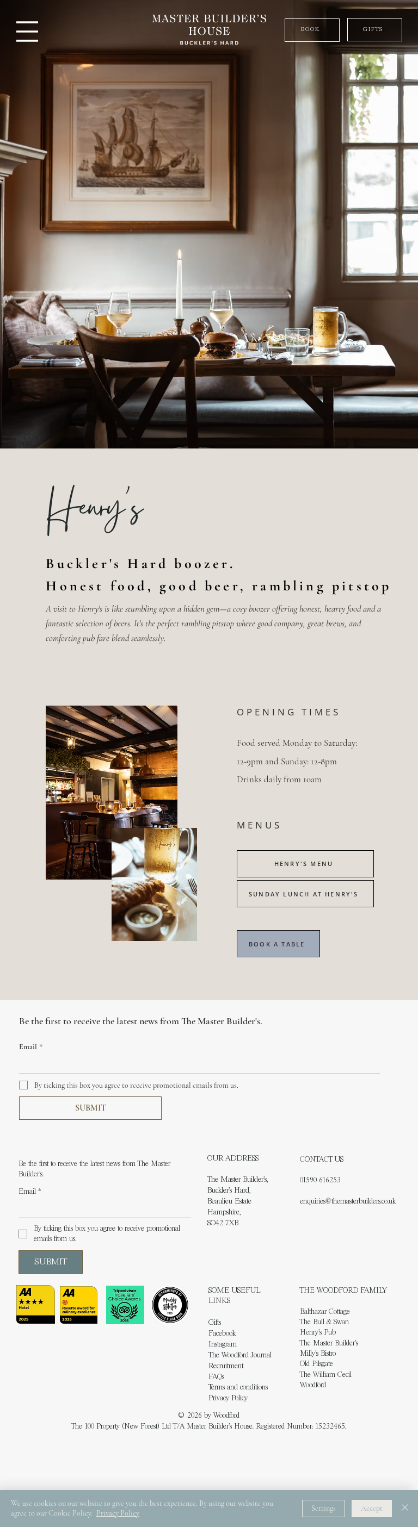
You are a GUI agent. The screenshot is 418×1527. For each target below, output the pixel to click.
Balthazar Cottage (325, 1312)
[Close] (404, 1508)
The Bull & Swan (324, 1322)
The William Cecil (326, 1375)
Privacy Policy (228, 1398)
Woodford (313, 1385)
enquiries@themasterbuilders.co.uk (348, 1202)
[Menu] (27, 31)
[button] (312, 30)
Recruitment (225, 1366)
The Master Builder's (329, 1344)
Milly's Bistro (318, 1354)
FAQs (216, 1377)
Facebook (222, 1333)
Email (30, 1046)
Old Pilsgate (316, 1364)
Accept (372, 1508)
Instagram (222, 1344)
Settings (323, 1508)
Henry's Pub (318, 1333)
